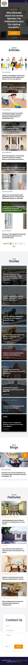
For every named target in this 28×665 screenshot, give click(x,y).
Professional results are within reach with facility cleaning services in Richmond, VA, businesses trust (12, 115)
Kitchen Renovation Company (10, 517)
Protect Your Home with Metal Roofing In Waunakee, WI (13, 354)
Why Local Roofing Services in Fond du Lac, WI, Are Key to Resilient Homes (13, 318)
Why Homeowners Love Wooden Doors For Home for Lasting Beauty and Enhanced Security (13, 157)
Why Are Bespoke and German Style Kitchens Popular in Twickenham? (12, 603)
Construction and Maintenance (10, 400)
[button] (15, 481)
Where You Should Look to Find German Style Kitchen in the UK (13, 578)
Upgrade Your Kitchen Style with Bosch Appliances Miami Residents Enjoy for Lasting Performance (13, 129)
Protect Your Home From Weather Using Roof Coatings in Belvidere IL (14, 371)
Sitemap (18, 661)
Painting (4, 545)
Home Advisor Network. (18, 660)
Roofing (5, 268)
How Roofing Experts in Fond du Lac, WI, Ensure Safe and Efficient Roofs (13, 336)
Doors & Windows (6, 152)
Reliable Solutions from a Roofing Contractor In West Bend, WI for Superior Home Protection (12, 277)
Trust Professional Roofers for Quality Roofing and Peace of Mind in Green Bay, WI (13, 298)
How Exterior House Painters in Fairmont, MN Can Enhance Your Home (13, 550)
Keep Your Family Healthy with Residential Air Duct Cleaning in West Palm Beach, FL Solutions (13, 196)
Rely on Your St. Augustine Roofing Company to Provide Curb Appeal (13, 424)
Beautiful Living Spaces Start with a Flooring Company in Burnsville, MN (13, 169)
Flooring (4, 164)
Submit (18, 646)
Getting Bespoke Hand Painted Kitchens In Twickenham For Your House (13, 522)
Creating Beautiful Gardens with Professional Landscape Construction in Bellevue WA (13, 208)
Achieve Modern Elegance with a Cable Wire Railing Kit (13, 407)
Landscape (5, 203)
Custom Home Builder (8, 84)
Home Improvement (7, 191)
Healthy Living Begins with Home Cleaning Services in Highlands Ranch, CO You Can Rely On (13, 77)
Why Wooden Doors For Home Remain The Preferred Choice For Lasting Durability (14, 20)
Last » (14, 246)
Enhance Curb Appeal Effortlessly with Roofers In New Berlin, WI (13, 389)
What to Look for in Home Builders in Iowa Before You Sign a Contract (13, 89)
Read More (14, 33)
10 (20, 243)
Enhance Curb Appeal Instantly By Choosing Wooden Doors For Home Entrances (14, 236)
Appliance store (6, 123)
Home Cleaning (6, 72)
